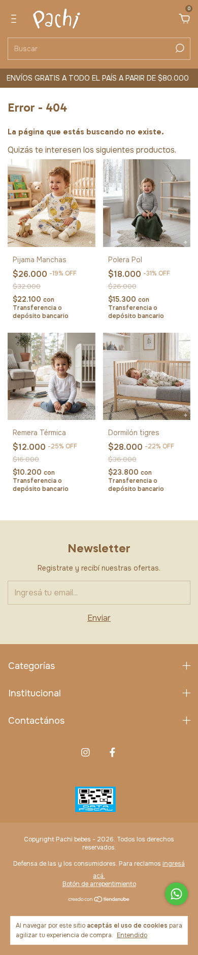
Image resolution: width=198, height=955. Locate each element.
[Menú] (15, 19)
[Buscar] (179, 48)
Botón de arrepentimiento (99, 884)
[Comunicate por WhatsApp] (176, 893)
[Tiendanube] (99, 900)
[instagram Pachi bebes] (85, 752)
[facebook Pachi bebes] (112, 752)
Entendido (132, 935)
